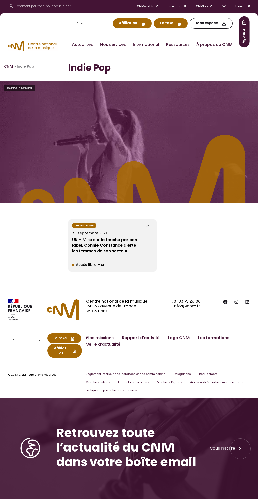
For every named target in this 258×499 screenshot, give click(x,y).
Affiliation (128, 23)
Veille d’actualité (103, 345)
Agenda (244, 36)
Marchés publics (98, 382)
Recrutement (208, 374)
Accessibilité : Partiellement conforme (217, 382)
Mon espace (207, 23)
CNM (8, 67)
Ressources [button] (178, 45)
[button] (78, 23)
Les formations (213, 338)
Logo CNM (179, 338)
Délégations (182, 374)
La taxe (166, 23)
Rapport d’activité (141, 338)
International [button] (146, 45)
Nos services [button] (113, 45)
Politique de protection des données (111, 390)
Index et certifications (133, 382)
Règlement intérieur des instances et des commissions (125, 374)
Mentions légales (169, 382)
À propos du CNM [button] (214, 45)
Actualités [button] (82, 45)
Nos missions (100, 338)
